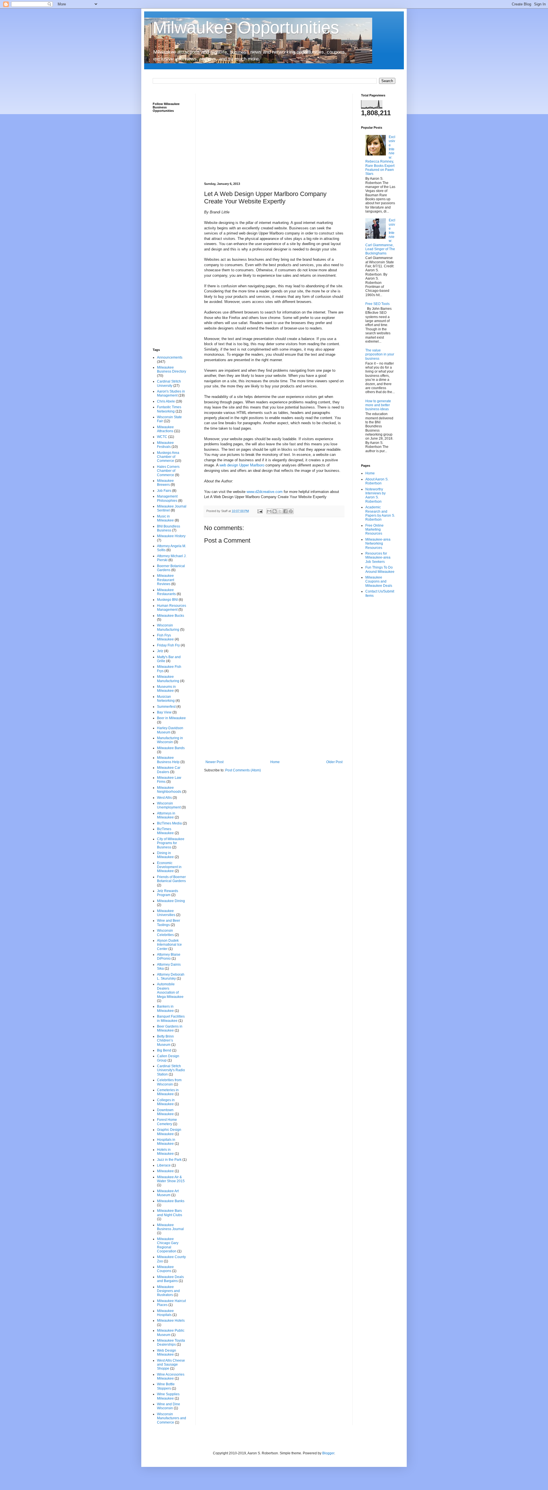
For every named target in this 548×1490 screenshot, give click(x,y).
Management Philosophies (167, 498)
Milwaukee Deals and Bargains (170, 1279)
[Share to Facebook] (285, 511)
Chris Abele (166, 401)
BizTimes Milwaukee (165, 831)
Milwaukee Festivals (165, 445)
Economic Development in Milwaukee (169, 867)
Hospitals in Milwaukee (166, 1142)
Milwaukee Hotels (171, 1321)
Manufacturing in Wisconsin (170, 740)
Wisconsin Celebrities (165, 933)
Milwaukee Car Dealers (168, 770)
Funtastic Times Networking (169, 409)
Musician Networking (166, 699)
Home (275, 762)
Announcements (169, 357)
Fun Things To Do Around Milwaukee (379, 569)
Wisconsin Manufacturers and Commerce (171, 1418)
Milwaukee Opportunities (246, 27)
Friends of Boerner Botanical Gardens (171, 879)
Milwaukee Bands (171, 748)
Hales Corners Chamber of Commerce (168, 471)
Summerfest (166, 707)
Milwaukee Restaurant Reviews (165, 580)
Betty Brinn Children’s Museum (165, 1040)
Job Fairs (164, 491)
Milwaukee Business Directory (171, 369)
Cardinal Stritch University (169, 383)
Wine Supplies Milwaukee (168, 1396)
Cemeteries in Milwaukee (168, 1092)
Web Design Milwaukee (166, 1352)
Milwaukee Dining (171, 901)
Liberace (164, 1165)
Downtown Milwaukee (165, 1112)
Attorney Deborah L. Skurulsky (170, 976)
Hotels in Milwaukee (165, 1152)
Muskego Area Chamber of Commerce (168, 457)
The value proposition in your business (379, 354)
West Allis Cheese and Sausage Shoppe (171, 1364)
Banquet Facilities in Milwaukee (171, 1018)
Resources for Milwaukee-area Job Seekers (377, 557)
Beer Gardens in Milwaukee (169, 1028)
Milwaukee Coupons (165, 1269)
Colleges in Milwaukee (166, 1102)
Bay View (164, 712)
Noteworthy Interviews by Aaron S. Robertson (375, 495)
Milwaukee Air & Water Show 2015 (171, 1179)
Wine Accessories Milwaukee (170, 1376)
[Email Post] (259, 511)
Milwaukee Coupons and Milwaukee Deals (378, 581)
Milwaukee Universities (166, 913)
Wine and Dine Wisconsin (168, 1406)
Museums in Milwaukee (166, 689)
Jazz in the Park (169, 1160)
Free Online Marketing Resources (374, 529)
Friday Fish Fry (168, 645)
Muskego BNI (167, 600)
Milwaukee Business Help (168, 760)
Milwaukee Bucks (170, 616)
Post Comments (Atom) (243, 770)
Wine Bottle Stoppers (166, 1386)
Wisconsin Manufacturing (168, 627)
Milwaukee (165, 1171)
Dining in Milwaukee (165, 855)
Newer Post (214, 762)
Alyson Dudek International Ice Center (169, 945)
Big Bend (164, 1050)
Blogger (328, 1453)
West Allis (164, 798)
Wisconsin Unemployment (169, 805)
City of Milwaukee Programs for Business (170, 843)
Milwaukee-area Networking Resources (377, 543)
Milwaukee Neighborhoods (169, 790)
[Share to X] (280, 511)
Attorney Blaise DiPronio (168, 957)
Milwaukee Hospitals (165, 1313)
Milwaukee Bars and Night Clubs (169, 1213)
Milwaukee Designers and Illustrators (168, 1291)
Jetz (160, 651)
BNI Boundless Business (168, 528)
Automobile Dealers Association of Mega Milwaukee (170, 990)
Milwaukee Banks (170, 1201)
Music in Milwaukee (165, 518)
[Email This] (269, 511)
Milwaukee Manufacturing (168, 679)
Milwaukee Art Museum (168, 1193)
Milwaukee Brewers (165, 483)
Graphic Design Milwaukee (169, 1132)
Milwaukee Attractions (165, 429)
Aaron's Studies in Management (171, 393)
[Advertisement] (274, 133)
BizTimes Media (169, 823)
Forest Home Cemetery (167, 1122)
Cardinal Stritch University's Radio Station (171, 1070)
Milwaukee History (171, 536)
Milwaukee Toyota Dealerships (171, 1343)
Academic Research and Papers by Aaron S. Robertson (380, 513)
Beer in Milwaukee (171, 718)
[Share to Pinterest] (291, 511)
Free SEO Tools (377, 304)
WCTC (162, 437)
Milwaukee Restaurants (166, 592)
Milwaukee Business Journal (170, 1227)
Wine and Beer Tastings (168, 923)
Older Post (334, 762)
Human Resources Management (171, 608)
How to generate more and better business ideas (378, 405)
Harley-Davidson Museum (170, 730)
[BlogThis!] (274, 511)
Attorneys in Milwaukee (166, 815)
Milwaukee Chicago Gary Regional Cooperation (167, 1245)
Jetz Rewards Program (167, 893)
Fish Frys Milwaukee (165, 637)
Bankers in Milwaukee (165, 1008)
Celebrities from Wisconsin (169, 1082)
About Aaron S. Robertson (376, 481)
